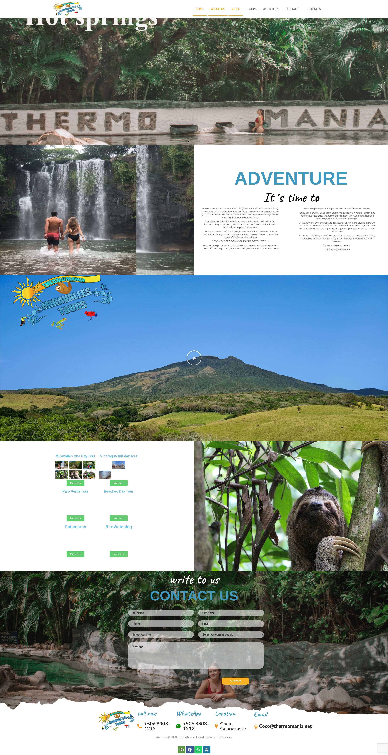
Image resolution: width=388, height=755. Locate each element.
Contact (292, 9)
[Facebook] (190, 749)
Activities (270, 9)
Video (236, 9)
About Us (218, 9)
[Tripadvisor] (181, 749)
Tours (251, 9)
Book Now (313, 9)
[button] (183, 141)
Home (200, 9)
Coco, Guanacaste (233, 726)
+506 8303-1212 (157, 726)
